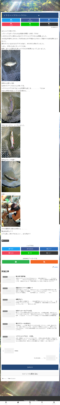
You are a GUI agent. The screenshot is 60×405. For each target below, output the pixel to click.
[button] (55, 234)
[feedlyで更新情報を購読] (15, 262)
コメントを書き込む (30, 374)
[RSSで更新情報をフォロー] (44, 262)
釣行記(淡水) (6, 240)
